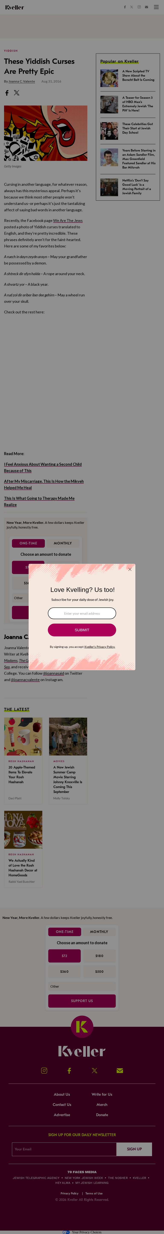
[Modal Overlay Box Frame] (82, 617)
